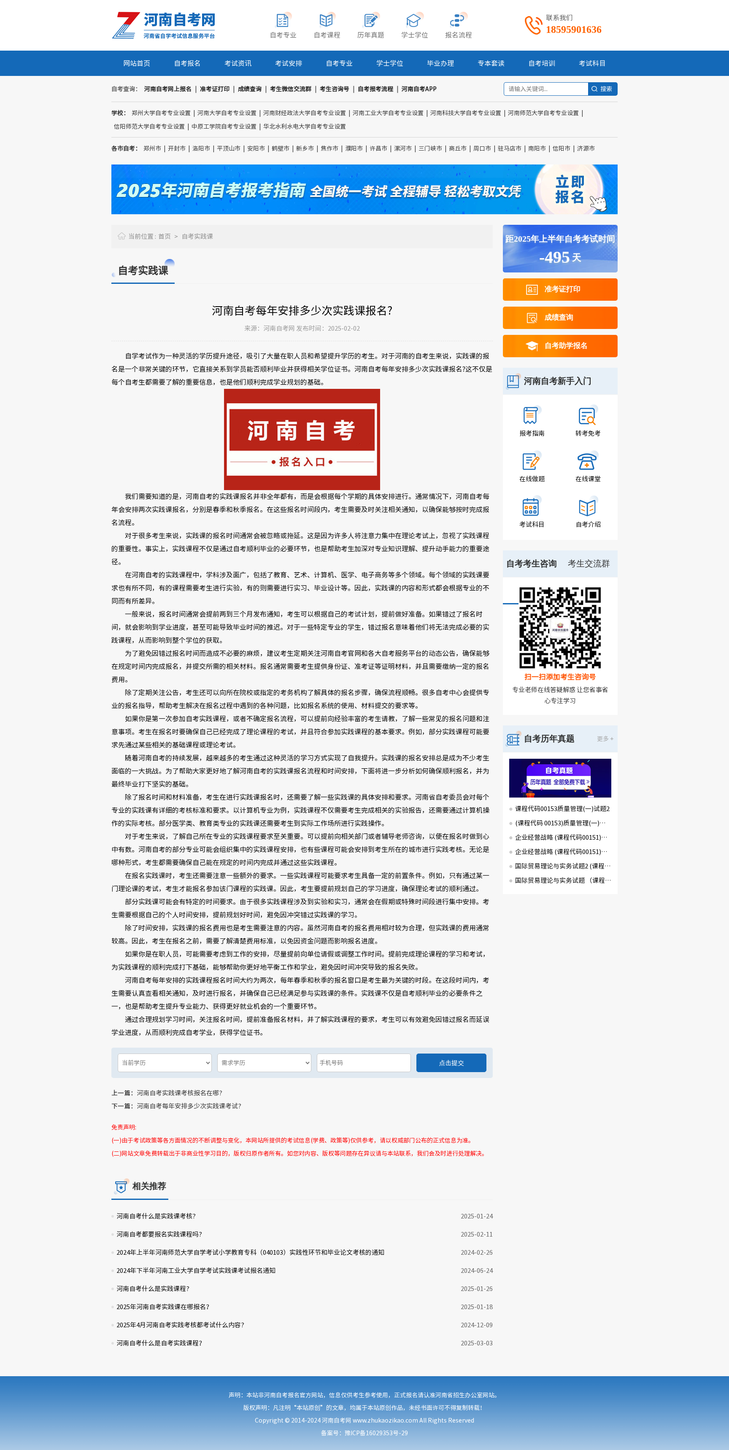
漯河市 (403, 148)
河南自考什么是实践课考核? (156, 1216)
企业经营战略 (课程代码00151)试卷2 (563, 837)
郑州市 (152, 148)
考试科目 (592, 63)
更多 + (605, 739)
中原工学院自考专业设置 (224, 126)
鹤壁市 (280, 148)
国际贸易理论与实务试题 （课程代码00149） (563, 880)
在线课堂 (588, 479)
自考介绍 (588, 524)
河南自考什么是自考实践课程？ (160, 1343)
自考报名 (187, 63)
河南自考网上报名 (168, 89)
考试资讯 (237, 63)
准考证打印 (215, 89)
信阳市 (561, 148)
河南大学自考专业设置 (226, 113)
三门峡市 (430, 148)
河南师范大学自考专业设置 (543, 113)
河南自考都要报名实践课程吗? (159, 1234)
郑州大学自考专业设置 (161, 113)
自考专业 (339, 63)
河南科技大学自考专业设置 (465, 113)
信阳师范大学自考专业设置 (149, 126)
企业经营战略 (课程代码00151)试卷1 (563, 852)
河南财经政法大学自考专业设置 (304, 113)
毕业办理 (440, 63)
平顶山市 (228, 148)
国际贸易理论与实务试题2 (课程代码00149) (563, 866)
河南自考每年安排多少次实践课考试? (189, 1106)
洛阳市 (201, 148)
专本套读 (491, 63)
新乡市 (305, 148)
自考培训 (541, 63)
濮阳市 (354, 148)
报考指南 (532, 433)
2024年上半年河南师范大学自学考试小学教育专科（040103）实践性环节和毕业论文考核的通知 (250, 1252)
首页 (164, 236)
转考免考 (588, 433)
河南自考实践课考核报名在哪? (179, 1093)
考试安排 (288, 63)
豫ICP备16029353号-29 (376, 1433)
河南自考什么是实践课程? (152, 1289)
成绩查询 (250, 89)
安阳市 (256, 148)
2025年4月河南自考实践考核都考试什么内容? (180, 1325)
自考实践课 (197, 236)
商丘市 (458, 148)
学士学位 (389, 63)
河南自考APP (419, 89)
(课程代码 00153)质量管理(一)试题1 (563, 823)
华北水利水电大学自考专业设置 (304, 126)
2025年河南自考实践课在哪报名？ (164, 1307)
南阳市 (537, 148)
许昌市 (378, 148)
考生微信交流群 (290, 89)
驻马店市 (509, 148)
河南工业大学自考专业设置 (388, 113)
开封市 (177, 148)
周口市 (482, 148)
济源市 (586, 148)
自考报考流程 (375, 89)
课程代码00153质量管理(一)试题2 (562, 809)
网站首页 (136, 63)
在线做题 (532, 479)
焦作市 (329, 148)
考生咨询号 (334, 89)
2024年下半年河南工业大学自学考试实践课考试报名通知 (195, 1270)
